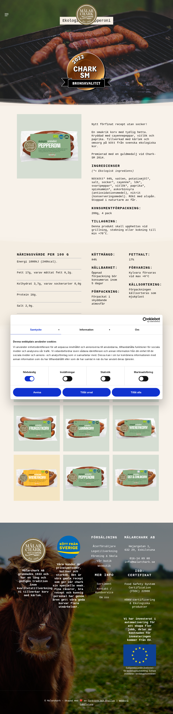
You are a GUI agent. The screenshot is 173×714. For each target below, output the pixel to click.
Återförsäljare (104, 546)
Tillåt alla (136, 392)
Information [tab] (86, 329)
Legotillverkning (104, 551)
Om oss (104, 597)
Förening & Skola (104, 556)
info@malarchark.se (140, 562)
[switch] (67, 378)
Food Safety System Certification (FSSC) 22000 (140, 588)
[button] (6, 14)
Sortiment (104, 584)
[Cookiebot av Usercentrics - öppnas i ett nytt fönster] (145, 319)
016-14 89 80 (140, 558)
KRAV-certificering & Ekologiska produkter (140, 603)
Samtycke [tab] (36, 329)
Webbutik (104, 566)
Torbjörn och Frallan (101, 700)
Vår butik (104, 561)
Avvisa (37, 392)
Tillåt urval (86, 392)
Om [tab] (137, 329)
